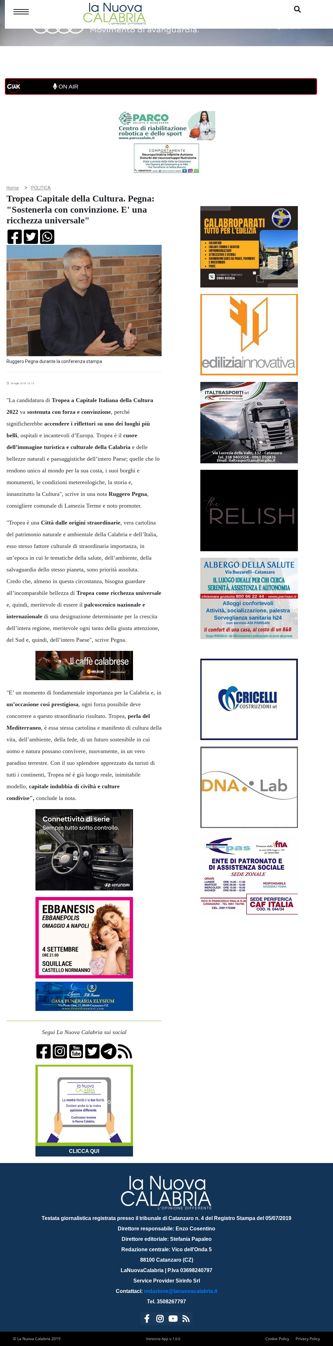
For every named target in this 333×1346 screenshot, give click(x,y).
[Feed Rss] (186, 1320)
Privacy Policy (308, 1338)
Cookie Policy (277, 1338)
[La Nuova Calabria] (114, 13)
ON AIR (67, 86)
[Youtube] (173, 1320)
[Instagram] (159, 1320)
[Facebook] (146, 1320)
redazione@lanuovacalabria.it (180, 1291)
